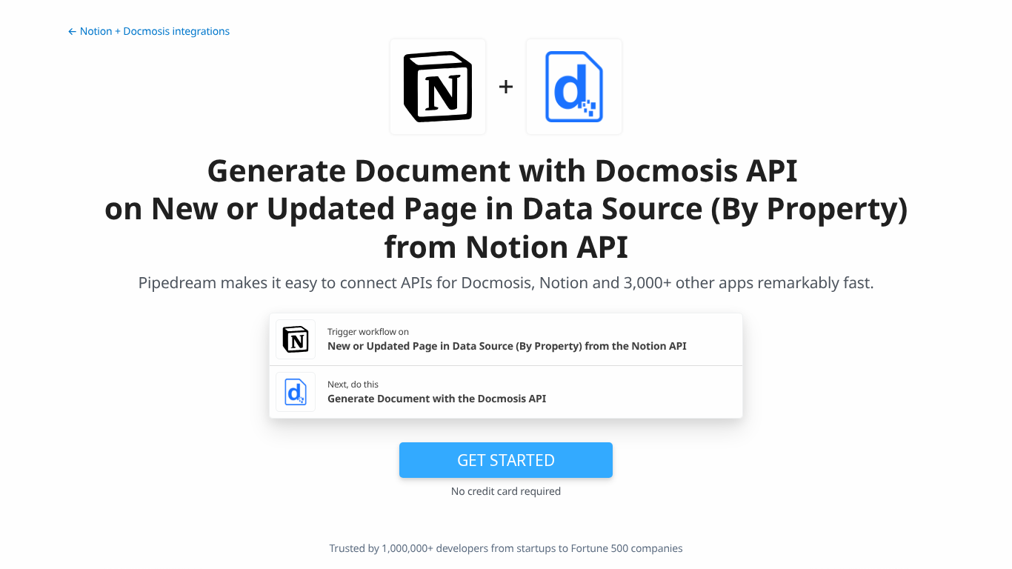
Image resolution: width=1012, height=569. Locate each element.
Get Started (506, 460)
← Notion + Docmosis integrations (148, 31)
